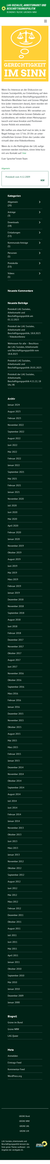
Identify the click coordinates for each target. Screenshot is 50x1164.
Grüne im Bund (15, 1022)
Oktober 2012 (14, 868)
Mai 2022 (12, 451)
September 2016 (16, 686)
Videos (11, 273)
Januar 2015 (14, 760)
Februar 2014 (14, 814)
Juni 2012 (12, 888)
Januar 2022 (14, 465)
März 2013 (13, 847)
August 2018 (14, 619)
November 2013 (16, 827)
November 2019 (16, 545)
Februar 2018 (14, 633)
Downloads (13, 222)
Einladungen (14, 232)
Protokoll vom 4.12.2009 (25, 178)
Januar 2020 (14, 539)
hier (24, 153)
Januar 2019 (14, 592)
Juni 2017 (12, 666)
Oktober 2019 (14, 552)
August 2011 (14, 928)
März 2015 (13, 747)
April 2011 (13, 955)
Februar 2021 (14, 485)
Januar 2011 (14, 962)
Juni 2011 (12, 941)
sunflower (21, 1147)
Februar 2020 (14, 532)
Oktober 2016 (14, 680)
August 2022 (14, 438)
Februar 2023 (14, 418)
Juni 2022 (12, 445)
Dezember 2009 (15, 995)
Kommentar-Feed (16, 1069)
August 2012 (14, 881)
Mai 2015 (12, 740)
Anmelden (13, 1055)
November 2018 (16, 606)
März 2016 (13, 693)
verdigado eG (17, 1150)
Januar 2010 (14, 988)
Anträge (12, 212)
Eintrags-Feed (14, 1062)
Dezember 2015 (15, 713)
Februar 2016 (14, 700)
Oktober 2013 (14, 834)
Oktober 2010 (14, 968)
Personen (12, 252)
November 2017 (16, 646)
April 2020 (13, 525)
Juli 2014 (12, 800)
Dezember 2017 (15, 639)
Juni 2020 (12, 512)
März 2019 (13, 579)
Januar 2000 (14, 1002)
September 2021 (16, 471)
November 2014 (16, 774)
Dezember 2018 (15, 599)
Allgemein (6, 168)
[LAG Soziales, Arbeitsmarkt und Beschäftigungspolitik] (4, 8)
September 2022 (16, 431)
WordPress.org (15, 1076)
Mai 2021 (12, 478)
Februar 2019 (14, 586)
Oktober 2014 (14, 780)
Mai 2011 (12, 948)
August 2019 (14, 559)
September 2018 (16, 612)
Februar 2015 (14, 753)
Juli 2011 (12, 935)
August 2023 (14, 411)
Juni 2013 (12, 841)
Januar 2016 (14, 706)
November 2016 (16, 673)
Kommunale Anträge (18, 242)
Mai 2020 (12, 518)
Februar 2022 (14, 458)
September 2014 (16, 787)
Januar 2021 (14, 492)
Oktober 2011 (14, 921)
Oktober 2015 (14, 727)
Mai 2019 (12, 572)
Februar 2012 (14, 908)
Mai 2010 (12, 982)
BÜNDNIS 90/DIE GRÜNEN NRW (22, 12)
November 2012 (16, 861)
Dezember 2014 (15, 767)
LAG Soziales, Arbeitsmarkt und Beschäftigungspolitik (26, 6)
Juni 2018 (12, 626)
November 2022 (16, 424)
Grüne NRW (13, 1029)
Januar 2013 (14, 854)
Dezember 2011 (15, 915)
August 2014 (14, 794)
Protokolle (13, 263)
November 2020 (16, 498)
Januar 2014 (14, 821)
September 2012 (16, 874)
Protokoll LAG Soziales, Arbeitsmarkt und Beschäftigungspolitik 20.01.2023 (24, 364)
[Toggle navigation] (45, 21)
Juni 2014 (12, 807)
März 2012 (13, 901)
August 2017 (14, 659)
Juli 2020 (12, 505)
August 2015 (14, 733)
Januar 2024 (14, 404)
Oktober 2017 (14, 653)
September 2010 (16, 975)
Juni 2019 (12, 565)
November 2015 (16, 720)
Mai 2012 (12, 894)
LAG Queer (13, 1035)
